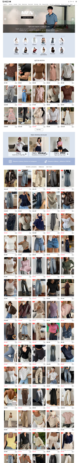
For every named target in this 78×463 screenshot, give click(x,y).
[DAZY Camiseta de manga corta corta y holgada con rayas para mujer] (53, 331)
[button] (16, 83)
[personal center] (68, 1)
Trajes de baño (30, 4)
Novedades (15, 4)
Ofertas (19, 4)
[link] (39, 19)
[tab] (31, 166)
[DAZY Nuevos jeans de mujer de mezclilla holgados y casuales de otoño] (39, 375)
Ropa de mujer (24, 4)
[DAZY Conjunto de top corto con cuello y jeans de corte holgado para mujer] (39, 331)
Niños (40, 4)
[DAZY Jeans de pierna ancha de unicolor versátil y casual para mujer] (67, 397)
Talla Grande (36, 4)
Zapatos (71, 4)
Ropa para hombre (45, 4)
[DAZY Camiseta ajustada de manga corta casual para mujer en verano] (10, 266)
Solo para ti (10, 4)
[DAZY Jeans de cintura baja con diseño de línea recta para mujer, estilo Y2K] (53, 178)
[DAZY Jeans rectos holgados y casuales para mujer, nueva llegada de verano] (24, 419)
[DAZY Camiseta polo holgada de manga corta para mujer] (53, 375)
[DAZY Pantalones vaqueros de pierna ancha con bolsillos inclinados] (67, 375)
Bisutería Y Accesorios (65, 4)
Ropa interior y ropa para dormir (55, 4)
